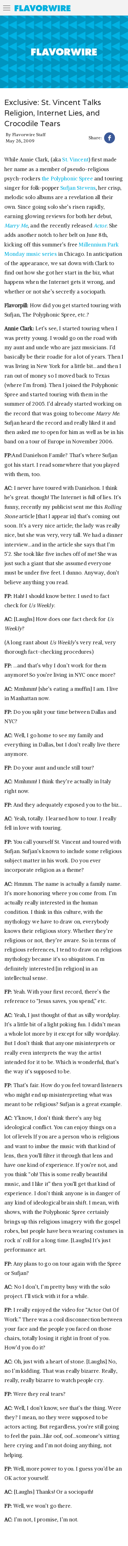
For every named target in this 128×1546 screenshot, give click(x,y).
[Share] (109, 138)
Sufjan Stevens (78, 187)
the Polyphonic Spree (67, 178)
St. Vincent (75, 159)
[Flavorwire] (43, 8)
